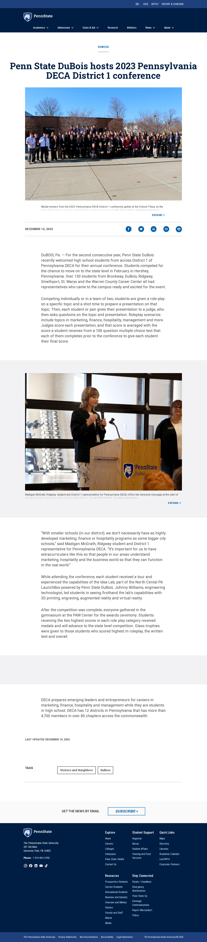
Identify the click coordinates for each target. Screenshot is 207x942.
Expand (157, 215)
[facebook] (128, 229)
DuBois (103, 47)
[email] (166, 229)
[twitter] (141, 229)
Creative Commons (147, 209)
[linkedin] (154, 229)
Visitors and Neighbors (76, 770)
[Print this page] (179, 229)
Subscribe (125, 811)
